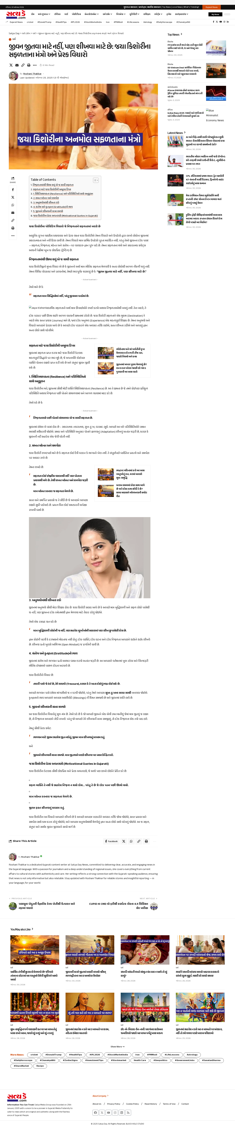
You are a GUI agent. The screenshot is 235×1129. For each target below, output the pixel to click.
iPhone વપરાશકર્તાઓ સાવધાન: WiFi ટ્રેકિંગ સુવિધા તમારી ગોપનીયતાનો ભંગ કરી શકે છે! (185, 93)
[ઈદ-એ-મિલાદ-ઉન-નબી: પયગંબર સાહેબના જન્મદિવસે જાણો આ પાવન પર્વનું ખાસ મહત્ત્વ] (145, 1007)
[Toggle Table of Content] (94, 180)
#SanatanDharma (211, 1060)
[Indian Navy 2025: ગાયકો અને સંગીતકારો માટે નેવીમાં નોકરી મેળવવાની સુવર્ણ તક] (216, 116)
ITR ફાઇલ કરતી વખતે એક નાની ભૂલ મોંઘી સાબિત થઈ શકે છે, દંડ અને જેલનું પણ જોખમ (185, 48)
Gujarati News (16, 22)
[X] (217, 22)
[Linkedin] (122, 1113)
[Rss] (128, 1113)
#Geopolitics (160, 1060)
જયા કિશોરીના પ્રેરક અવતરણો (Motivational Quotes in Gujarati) (65, 216)
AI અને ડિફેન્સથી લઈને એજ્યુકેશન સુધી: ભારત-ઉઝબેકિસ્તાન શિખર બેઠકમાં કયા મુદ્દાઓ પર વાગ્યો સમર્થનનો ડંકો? (205, 141)
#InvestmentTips (94, 1060)
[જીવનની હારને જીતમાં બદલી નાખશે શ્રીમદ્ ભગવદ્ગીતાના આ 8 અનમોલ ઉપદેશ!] (90, 950)
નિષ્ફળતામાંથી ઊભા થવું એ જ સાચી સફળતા (53, 185)
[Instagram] (224, 22)
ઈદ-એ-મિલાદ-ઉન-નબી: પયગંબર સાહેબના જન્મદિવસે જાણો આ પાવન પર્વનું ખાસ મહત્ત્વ (142, 1031)
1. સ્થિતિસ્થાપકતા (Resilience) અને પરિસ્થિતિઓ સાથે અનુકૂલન (63, 194)
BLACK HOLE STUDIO (135, 1124)
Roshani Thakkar (32, 73)
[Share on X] (11, 65)
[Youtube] (108, 1113)
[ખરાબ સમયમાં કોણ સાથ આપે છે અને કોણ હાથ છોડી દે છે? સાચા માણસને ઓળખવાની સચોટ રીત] (106, 491)
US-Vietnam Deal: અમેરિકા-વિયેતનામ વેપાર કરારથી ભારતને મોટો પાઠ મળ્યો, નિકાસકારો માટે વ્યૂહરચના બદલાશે (184, 71)
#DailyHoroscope (164, 22)
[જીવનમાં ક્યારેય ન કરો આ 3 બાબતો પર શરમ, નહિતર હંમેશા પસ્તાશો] (90, 1007)
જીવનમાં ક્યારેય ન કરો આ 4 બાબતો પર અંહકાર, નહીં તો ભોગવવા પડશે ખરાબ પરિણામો (199, 1031)
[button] (204, 14)
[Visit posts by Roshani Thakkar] (13, 76)
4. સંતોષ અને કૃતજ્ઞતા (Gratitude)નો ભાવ (53, 207)
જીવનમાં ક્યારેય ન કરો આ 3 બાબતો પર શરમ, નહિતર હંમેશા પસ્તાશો (87, 1031)
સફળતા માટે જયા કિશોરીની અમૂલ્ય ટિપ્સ (52, 190)
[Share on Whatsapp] (13, 205)
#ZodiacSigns (70, 1060)
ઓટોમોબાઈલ (173, 87)
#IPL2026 (75, 22)
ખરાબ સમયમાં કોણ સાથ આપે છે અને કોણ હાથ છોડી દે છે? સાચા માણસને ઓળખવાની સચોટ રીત (131, 490)
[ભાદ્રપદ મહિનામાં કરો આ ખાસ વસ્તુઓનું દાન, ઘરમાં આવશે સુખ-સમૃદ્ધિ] (106, 474)
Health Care (140, 1060)
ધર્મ (14, 39)
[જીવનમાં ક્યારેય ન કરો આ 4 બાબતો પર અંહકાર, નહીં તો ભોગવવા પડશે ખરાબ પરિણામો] (200, 1007)
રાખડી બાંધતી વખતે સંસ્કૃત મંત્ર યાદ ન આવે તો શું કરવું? (144, 974)
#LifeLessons (133, 22)
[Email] (17, 65)
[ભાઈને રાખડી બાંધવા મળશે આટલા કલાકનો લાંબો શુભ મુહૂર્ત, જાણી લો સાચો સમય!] (200, 950)
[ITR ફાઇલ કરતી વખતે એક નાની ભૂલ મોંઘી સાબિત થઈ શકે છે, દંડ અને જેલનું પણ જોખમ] (216, 47)
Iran (108, 22)
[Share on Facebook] (13, 189)
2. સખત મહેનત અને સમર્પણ (46, 198)
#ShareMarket (21, 1066)
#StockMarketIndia (93, 22)
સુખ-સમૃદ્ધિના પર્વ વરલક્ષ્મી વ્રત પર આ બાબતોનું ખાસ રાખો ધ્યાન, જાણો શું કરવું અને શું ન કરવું (33, 1031)
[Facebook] (213, 22)
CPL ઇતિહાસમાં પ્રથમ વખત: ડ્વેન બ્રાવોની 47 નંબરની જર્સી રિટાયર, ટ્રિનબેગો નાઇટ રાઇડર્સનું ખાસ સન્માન (205, 180)
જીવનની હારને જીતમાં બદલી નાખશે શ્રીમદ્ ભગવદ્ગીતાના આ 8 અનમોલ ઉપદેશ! (86, 974)
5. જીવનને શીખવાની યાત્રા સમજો (48, 211)
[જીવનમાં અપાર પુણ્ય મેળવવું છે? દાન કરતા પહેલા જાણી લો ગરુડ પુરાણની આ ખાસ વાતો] (106, 368)
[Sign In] (227, 7)
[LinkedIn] (227, 22)
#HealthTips (61, 22)
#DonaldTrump (44, 22)
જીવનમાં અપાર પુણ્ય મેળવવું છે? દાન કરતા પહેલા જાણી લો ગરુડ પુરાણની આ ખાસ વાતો (131, 368)
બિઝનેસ (170, 41)
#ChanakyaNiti (183, 22)
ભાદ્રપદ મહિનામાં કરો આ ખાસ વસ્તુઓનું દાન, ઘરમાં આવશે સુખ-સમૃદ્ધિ (130, 474)
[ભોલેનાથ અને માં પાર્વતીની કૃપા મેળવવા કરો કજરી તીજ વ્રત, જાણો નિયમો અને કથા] (106, 353)
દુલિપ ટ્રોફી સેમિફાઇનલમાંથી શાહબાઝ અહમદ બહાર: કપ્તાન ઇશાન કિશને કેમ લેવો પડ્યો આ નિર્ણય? (204, 219)
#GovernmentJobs (185, 1060)
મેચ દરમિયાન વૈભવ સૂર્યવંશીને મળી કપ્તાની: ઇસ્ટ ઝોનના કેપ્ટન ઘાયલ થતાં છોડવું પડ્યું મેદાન (203, 199)
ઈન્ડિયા (170, 109)
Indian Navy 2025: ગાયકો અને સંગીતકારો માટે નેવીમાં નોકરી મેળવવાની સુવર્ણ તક (186, 114)
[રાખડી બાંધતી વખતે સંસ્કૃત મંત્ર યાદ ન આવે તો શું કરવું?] (145, 950)
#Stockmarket (118, 1060)
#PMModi (118, 22)
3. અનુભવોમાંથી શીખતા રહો (46, 203)
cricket (30, 22)
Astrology (147, 22)
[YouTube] (221, 22)
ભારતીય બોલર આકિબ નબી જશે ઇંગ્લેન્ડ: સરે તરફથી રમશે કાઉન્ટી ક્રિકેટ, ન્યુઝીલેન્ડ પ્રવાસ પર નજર (206, 160)
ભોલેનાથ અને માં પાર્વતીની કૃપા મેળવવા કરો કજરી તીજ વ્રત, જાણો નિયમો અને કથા (130, 353)
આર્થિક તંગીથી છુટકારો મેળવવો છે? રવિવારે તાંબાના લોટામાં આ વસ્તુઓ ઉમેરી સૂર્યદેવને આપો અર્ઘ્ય (34, 976)
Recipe (40, 1066)
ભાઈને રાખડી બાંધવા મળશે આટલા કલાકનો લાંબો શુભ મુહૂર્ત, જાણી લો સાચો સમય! (197, 974)
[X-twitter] (102, 1113)
